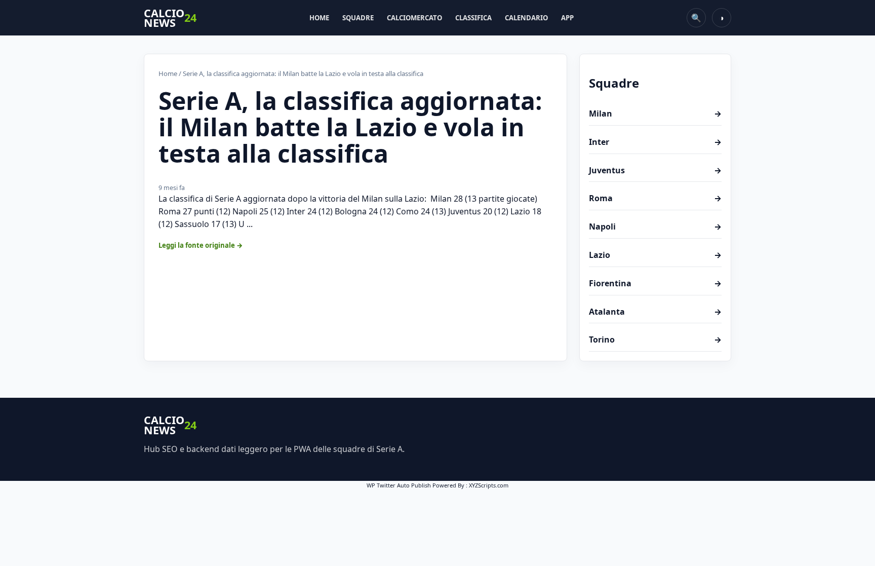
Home (319, 17)
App (567, 17)
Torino (655, 339)
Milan (655, 113)
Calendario (526, 17)
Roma (655, 198)
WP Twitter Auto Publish (399, 485)
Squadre (358, 17)
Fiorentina (655, 283)
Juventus (655, 170)
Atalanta (655, 311)
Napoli (655, 226)
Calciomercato (414, 17)
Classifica (473, 17)
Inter (655, 141)
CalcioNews (170, 18)
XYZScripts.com (488, 485)
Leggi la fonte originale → (200, 245)
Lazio (655, 254)
